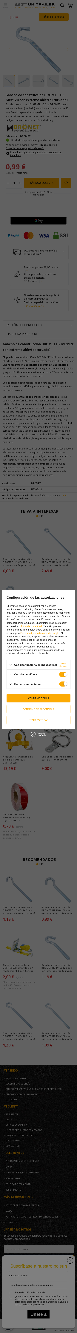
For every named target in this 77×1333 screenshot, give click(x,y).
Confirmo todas (38, 698)
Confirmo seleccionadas (38, 709)
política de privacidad (30, 626)
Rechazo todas (38, 720)
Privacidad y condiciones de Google (39, 633)
